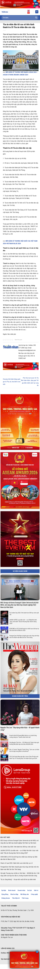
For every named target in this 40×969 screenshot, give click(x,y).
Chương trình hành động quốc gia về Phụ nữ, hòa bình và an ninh (11, 381)
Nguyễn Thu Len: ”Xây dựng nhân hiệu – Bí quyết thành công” (19, 729)
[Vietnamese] (28, 13)
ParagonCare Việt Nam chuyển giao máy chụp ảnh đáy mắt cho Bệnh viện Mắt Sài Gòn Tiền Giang (24, 636)
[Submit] (36, 17)
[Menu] (36, 11)
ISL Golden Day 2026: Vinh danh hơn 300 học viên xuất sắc (24, 613)
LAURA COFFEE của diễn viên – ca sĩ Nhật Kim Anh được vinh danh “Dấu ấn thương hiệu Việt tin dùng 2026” (23, 621)
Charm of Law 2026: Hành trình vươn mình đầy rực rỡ (16, 863)
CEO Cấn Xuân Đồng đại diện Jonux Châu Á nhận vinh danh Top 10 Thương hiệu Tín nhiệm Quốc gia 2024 (23, 757)
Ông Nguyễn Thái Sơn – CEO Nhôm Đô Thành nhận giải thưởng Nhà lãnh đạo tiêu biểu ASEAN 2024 (24, 743)
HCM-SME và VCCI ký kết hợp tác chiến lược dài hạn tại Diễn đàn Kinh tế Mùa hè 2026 (24, 629)
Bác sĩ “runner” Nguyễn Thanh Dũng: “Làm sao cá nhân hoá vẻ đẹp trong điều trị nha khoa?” (24, 750)
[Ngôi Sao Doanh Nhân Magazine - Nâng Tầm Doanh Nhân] (6, 11)
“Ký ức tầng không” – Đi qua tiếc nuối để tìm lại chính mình (18, 879)
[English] (28, 10)
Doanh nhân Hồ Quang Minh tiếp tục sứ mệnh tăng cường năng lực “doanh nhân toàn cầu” (23, 736)
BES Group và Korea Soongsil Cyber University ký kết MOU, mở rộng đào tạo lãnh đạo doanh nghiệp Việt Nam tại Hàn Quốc (19, 605)
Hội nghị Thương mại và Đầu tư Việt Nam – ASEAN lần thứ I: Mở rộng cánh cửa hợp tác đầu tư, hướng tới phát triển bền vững (19, 874)
